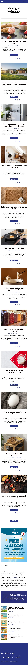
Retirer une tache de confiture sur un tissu (14, 330)
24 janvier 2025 (11, 333)
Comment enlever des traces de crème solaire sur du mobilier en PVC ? (17, 608)
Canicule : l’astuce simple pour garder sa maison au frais (15, 629)
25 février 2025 (11, 250)
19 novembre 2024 (10, 457)
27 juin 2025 (10, 45)
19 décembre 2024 (10, 416)
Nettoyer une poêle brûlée (14, 248)
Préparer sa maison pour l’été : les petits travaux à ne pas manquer (14, 84)
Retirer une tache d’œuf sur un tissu (14, 413)
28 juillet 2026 (11, 631)
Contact (5, 659)
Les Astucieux (17, 45)
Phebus (15, 577)
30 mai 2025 (11, 128)
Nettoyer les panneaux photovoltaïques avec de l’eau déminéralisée (15, 636)
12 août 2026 (10, 617)
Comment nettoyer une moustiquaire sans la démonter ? (16, 622)
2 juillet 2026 (10, 638)
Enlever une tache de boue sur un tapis (14, 208)
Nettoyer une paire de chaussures (14, 454)
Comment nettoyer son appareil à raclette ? (14, 497)
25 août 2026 (10, 611)
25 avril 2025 (10, 169)
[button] (26, 1)
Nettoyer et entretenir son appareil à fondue (14, 289)
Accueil (3, 655)
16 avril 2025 (10, 211)
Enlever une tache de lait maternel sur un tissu (14, 371)
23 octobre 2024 (11, 500)
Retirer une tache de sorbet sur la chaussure (14, 42)
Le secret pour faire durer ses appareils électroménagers (14, 125)
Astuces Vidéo (16, 657)
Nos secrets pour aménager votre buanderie (14, 166)
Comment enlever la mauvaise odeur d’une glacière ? (15, 615)
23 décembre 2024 (10, 374)
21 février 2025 (10, 292)
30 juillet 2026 (11, 624)
